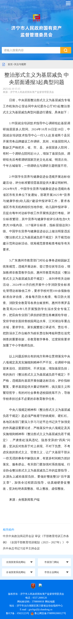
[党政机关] (33, 586)
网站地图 (50, 601)
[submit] (65, 50)
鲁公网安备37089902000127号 (50, 613)
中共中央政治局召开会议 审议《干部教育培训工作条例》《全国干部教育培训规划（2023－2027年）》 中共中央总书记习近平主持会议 (36, 542)
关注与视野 (20, 64)
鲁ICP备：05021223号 (17, 613)
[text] (31, 50)
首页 (10, 64)
